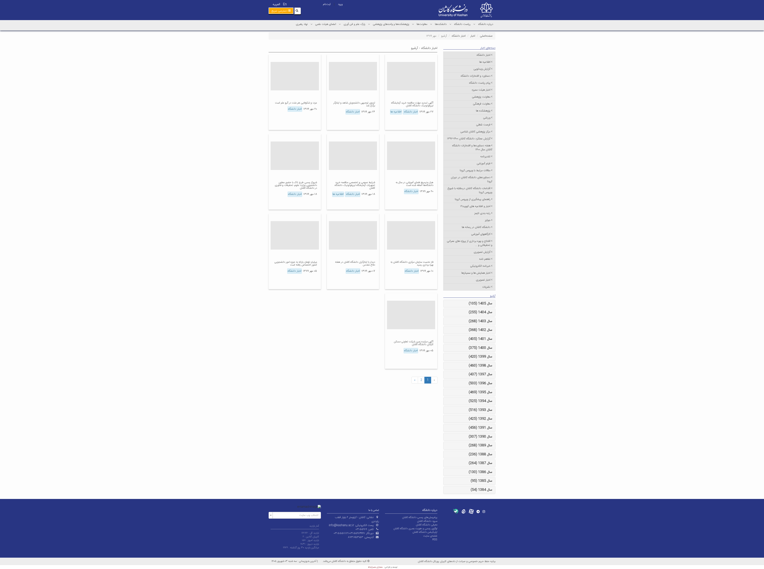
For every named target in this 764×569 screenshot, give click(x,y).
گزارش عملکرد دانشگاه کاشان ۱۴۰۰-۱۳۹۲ (468, 138)
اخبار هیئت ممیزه (481, 90)
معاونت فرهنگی (481, 104)
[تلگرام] (478, 511)
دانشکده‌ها (441, 24)
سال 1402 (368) (480, 330)
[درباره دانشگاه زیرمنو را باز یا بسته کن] (474, 24)
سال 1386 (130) (480, 472)
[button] (281, 11)
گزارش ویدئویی (482, 69)
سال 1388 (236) (480, 454)
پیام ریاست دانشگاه (479, 83)
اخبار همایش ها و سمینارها (475, 273)
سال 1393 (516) (480, 410)
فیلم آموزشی (483, 163)
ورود (340, 4)
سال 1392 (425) (480, 419)
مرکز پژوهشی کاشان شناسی (475, 131)
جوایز (487, 220)
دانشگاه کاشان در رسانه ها (476, 227)
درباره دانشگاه (485, 24)
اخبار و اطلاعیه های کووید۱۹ (475, 206)
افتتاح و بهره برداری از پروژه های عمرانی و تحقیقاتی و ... (469, 243)
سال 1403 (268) (480, 321)
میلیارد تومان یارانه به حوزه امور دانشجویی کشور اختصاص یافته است (295, 263)
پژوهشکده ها (483, 110)
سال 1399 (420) (480, 356)
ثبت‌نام (326, 4)
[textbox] (296, 515)
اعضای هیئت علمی (325, 24)
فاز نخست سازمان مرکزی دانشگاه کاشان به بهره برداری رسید (412, 263)
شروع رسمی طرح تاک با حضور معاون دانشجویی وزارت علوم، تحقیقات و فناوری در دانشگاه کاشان (296, 185)
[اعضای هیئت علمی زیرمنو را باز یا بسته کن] (311, 24)
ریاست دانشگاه (462, 24)
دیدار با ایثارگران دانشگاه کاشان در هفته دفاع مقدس (355, 263)
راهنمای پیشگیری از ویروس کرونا (472, 199)
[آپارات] (471, 511)
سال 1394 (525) (480, 401)
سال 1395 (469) (480, 392)
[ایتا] (463, 511)
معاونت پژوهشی (481, 97)
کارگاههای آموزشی (480, 234)
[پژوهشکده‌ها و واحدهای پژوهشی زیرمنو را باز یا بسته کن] (369, 24)
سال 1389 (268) (480, 445)
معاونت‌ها (422, 24)
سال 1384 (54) (481, 490)
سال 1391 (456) (480, 427)
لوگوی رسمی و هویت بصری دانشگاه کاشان (415, 528)
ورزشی (486, 117)
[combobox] (295, 515)
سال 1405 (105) (480, 303)
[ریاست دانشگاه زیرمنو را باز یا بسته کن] (450, 24)
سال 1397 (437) (480, 374)
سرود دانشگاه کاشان (427, 521)
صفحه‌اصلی (486, 36)
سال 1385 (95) (481, 481)
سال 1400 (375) (480, 348)
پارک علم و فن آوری (354, 24)
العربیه (276, 4)
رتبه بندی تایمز (482, 213)
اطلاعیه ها (395, 111)
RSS (434, 539)
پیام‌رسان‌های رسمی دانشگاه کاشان (419, 517)
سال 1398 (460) (480, 365)
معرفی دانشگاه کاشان (426, 525)
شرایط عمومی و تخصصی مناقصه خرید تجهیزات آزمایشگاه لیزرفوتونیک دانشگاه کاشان (355, 185)
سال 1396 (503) (480, 383)
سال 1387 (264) (480, 463)
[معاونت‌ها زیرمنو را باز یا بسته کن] (413, 24)
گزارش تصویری (482, 252)
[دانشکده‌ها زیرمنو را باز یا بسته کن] (431, 24)
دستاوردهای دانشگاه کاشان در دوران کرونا (471, 179)
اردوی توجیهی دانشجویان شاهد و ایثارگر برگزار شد (354, 104)
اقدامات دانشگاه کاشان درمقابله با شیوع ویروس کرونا (469, 190)
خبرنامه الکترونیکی (480, 266)
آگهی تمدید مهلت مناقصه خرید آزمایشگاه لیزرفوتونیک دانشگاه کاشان (412, 104)
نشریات (486, 287)
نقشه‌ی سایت (430, 536)
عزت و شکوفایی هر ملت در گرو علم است (296, 103)
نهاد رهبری (302, 24)
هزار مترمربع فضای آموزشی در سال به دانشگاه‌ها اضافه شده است (414, 183)
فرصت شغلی (483, 124)
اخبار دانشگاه (459, 36)
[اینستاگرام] (483, 511)
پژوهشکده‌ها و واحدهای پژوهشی (391, 24)
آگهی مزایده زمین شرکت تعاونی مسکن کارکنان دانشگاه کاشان (413, 343)
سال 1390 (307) (480, 436)
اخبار (472, 36)
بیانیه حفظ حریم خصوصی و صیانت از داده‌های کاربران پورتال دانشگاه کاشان (456, 561)
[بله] (455, 511)
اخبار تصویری (483, 280)
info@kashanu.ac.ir (341, 525)
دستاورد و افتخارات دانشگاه (475, 76)
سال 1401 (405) (480, 339)
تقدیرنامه (485, 156)
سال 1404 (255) (480, 312)
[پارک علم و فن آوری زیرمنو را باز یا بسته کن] (340, 24)
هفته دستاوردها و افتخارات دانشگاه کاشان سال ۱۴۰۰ (472, 147)
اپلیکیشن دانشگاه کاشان (424, 532)
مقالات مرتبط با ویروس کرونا (475, 170)
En (285, 4)
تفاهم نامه (484, 259)
